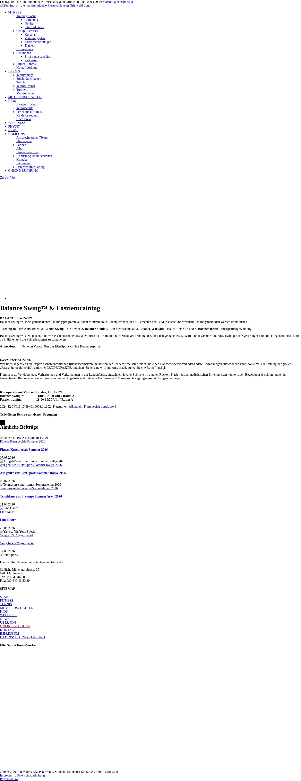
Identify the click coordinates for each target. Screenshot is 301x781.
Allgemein (75, 406)
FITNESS (6, 600)
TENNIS (6, 604)
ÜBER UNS (8, 622)
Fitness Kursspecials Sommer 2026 (22, 441)
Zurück (4, 177)
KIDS (4, 611)
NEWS (4, 619)
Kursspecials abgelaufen (99, 406)
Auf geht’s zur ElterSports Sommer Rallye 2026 (31, 465)
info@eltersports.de (121, 1)
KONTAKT (8, 630)
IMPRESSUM (9, 633)
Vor (12, 177)
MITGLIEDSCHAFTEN (16, 608)
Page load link (9, 779)
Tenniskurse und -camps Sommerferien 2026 (29, 488)
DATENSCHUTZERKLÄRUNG (22, 637)
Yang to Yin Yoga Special (16, 535)
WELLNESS (8, 615)
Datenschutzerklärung (31, 775)
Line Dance (7, 511)
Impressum (7, 775)
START (5, 596)
